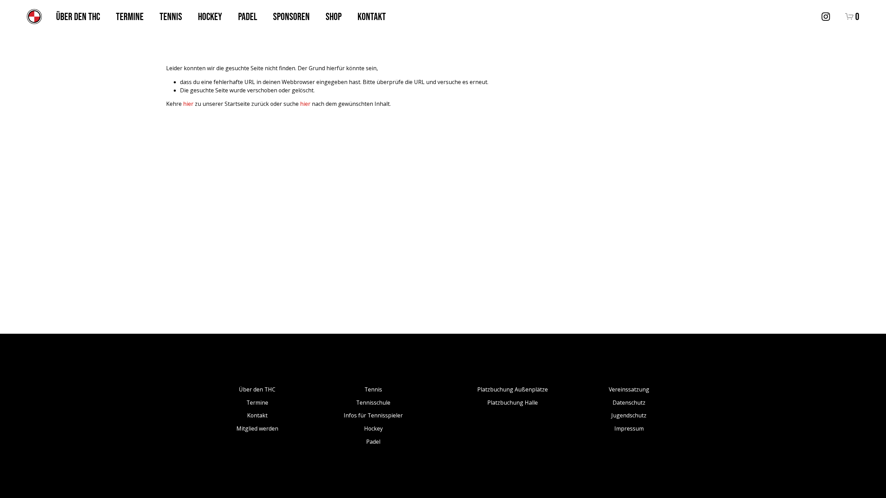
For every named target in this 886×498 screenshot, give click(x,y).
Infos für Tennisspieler (373, 415)
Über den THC (78, 16)
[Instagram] (826, 16)
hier (188, 104)
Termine (130, 16)
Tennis (171, 16)
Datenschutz (629, 402)
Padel (247, 16)
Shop (334, 16)
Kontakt (372, 16)
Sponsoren (291, 16)
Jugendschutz (629, 415)
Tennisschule (373, 402)
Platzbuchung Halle (512, 402)
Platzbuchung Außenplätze (512, 389)
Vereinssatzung (629, 389)
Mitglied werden (257, 428)
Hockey (210, 16)
